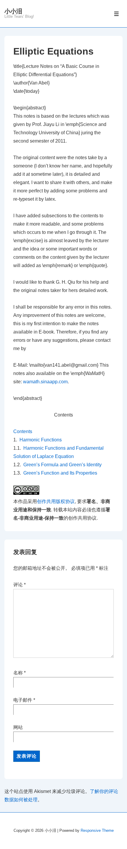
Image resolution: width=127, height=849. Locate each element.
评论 (19, 584)
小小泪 (13, 11)
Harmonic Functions (40, 439)
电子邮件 (22, 700)
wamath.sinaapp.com (45, 381)
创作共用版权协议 (56, 501)
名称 (18, 672)
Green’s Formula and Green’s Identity (62, 464)
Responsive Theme (97, 830)
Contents (22, 431)
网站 (18, 727)
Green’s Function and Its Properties (60, 472)
